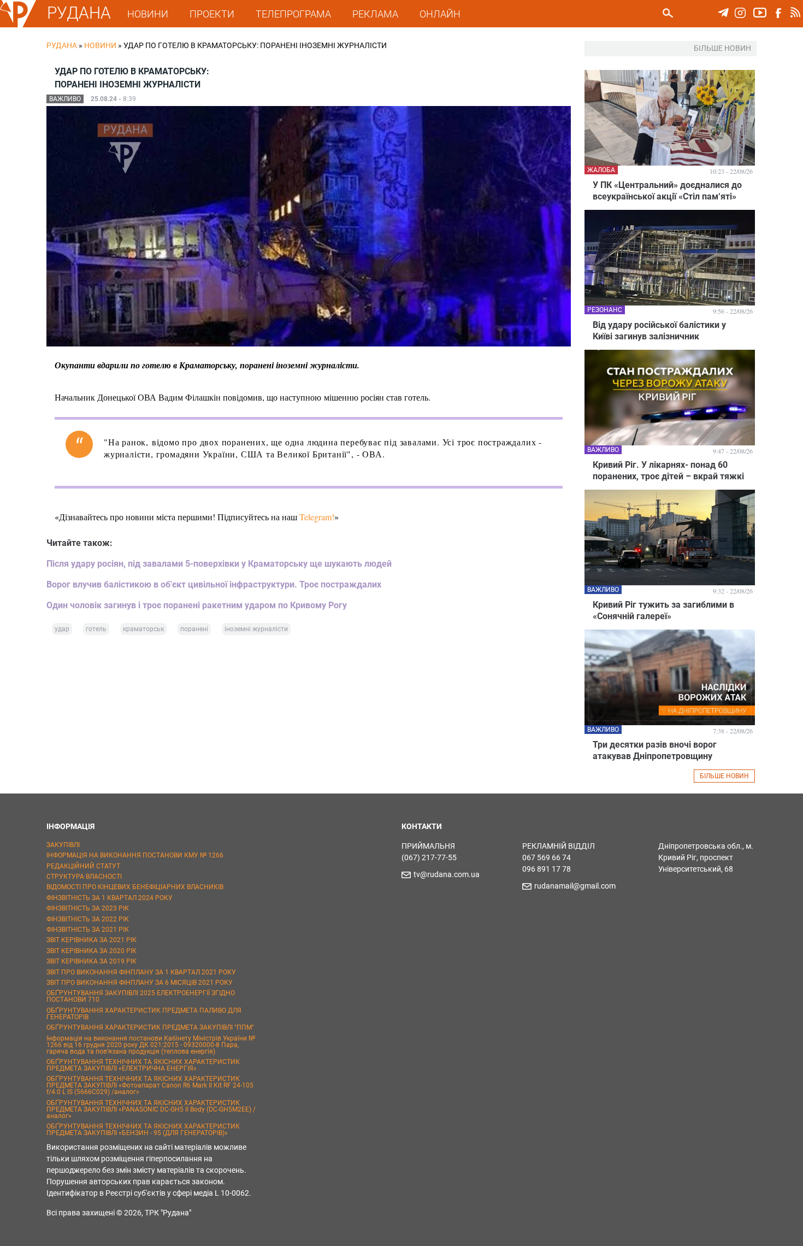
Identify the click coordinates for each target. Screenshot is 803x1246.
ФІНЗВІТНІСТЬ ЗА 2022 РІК (87, 919)
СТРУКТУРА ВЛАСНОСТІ (84, 876)
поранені (194, 629)
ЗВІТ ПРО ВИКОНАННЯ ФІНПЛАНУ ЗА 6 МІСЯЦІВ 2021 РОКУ (139, 982)
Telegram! (316, 516)
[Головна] (18, 25)
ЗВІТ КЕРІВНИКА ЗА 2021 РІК (91, 940)
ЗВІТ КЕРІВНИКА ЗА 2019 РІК (91, 961)
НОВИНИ (147, 14)
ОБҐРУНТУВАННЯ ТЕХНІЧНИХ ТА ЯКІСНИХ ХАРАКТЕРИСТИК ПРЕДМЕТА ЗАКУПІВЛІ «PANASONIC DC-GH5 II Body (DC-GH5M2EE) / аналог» (151, 1109)
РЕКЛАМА (375, 14)
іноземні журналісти (256, 629)
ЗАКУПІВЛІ (63, 845)
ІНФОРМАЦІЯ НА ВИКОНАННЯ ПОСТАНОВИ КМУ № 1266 (134, 855)
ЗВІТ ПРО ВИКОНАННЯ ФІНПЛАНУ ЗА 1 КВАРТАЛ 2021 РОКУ (141, 972)
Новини (100, 45)
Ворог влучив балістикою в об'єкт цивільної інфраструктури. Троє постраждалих (213, 584)
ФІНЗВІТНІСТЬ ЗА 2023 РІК (87, 908)
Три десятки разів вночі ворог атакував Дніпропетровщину (655, 750)
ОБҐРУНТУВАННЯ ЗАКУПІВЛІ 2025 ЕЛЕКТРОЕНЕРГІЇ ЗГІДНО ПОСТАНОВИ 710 (140, 996)
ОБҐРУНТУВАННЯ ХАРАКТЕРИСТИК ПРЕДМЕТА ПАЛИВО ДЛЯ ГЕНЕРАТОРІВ (143, 1014)
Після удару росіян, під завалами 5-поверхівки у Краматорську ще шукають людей (219, 564)
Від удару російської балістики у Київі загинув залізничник (659, 331)
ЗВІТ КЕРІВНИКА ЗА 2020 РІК (91, 951)
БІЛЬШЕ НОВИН (724, 776)
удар (62, 629)
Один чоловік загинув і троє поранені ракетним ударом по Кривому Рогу (196, 605)
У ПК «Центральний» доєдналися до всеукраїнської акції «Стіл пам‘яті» (667, 191)
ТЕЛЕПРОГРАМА (293, 14)
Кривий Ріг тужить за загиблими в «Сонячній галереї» (663, 610)
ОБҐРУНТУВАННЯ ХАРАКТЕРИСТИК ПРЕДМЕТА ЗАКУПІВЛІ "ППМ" (150, 1027)
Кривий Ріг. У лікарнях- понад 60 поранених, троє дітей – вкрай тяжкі (668, 470)
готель (96, 629)
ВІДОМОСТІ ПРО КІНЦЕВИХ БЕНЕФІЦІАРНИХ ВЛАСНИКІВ (134, 887)
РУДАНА (79, 12)
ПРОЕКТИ (212, 14)
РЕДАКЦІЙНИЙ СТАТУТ (83, 866)
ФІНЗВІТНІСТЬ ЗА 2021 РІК (87, 929)
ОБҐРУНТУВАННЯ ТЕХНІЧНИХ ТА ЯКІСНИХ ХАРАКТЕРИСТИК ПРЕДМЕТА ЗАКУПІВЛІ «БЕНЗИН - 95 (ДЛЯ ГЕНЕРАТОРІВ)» (143, 1129)
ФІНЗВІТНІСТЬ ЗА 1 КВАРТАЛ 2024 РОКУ (109, 898)
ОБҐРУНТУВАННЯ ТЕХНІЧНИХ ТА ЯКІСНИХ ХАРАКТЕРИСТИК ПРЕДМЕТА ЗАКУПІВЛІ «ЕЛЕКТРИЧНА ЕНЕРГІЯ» (143, 1065)
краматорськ (143, 629)
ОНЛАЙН (440, 14)
